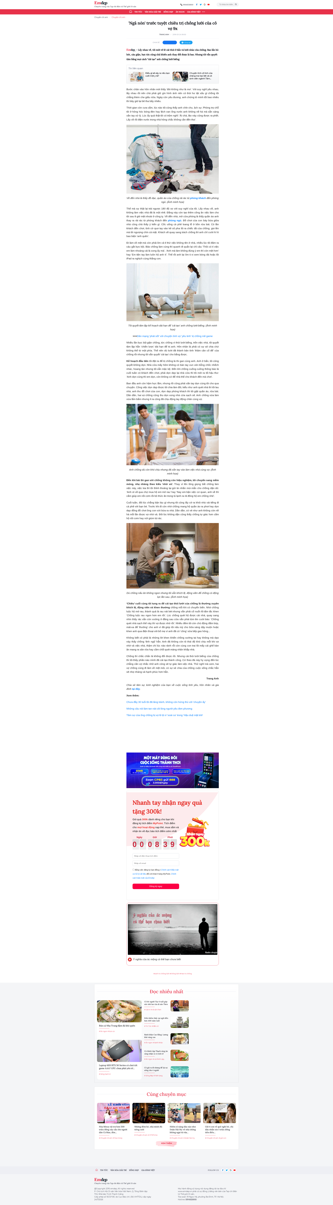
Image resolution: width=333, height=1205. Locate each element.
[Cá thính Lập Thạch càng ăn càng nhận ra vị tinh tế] (180, 1055)
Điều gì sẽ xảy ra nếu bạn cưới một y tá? (157, 74)
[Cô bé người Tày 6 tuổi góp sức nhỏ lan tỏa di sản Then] (180, 1005)
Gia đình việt (148, 1170)
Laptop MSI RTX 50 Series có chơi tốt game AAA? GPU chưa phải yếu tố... (118, 1067)
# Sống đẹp (148, 1076)
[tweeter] (200, 4)
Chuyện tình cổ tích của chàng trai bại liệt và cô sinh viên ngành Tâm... (201, 76)
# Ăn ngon (103, 1031)
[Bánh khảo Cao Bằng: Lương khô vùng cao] (180, 1038)
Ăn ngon (180, 12)
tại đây (136, 689)
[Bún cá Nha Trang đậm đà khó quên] (119, 1011)
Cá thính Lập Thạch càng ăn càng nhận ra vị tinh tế (156, 1052)
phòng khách (198, 198)
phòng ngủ (174, 220)
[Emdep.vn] (101, 3)
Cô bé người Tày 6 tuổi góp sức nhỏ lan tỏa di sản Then (156, 1002)
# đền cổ (155, 1026)
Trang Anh (164, 34)
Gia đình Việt (194, 12)
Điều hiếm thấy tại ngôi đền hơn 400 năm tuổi (156, 1019)
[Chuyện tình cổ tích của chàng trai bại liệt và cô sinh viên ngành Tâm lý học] (180, 76)
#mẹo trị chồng (186, 974)
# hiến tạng (158, 1076)
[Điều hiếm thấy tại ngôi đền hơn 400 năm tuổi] (180, 1022)
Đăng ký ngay (155, 886)
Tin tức (138, 12)
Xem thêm (166, 1143)
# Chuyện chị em (105, 1138)
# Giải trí (147, 1010)
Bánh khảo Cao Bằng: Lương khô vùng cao (156, 1035)
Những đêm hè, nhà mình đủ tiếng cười (148, 1128)
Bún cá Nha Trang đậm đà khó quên (117, 1025)
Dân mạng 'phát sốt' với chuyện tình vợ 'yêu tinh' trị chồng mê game (175, 336)
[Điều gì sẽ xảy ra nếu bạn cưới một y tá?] (136, 76)
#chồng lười (174, 974)
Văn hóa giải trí (153, 12)
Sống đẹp (168, 12)
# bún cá (111, 1031)
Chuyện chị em (101, 17)
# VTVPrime (152, 1135)
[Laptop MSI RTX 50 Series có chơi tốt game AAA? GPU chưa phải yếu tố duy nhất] (119, 1051)
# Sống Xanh (104, 1074)
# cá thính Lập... (159, 1059)
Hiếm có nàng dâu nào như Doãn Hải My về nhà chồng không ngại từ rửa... (183, 1129)
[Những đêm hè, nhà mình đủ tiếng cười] (148, 1113)
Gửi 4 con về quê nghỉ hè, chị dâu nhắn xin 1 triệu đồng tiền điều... (219, 1129)
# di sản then (156, 1010)
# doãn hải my (189, 1138)
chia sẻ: (156, 42)
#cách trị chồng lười (161, 974)
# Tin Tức (147, 1026)
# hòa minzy (117, 1138)
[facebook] (196, 4)
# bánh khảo (158, 1043)
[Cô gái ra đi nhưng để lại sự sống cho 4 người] (180, 1071)
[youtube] (208, 4)
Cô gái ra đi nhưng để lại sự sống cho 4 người (155, 1068)
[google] (204, 4)
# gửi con (222, 1138)
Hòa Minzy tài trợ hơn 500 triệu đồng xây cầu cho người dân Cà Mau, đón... (113, 1129)
